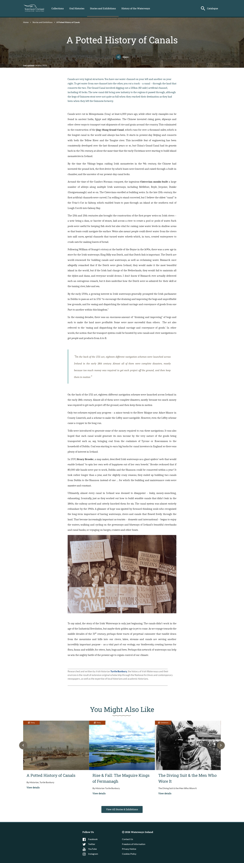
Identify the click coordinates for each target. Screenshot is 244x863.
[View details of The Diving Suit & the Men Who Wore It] (188, 745)
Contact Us (127, 839)
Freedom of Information (133, 844)
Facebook (93, 839)
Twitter (91, 844)
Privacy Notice (129, 848)
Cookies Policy (129, 853)
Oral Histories (76, 8)
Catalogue (212, 8)
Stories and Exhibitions (103, 8)
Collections (57, 8)
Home (26, 22)
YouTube (92, 848)
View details (33, 787)
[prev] (23, 745)
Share (125, 56)
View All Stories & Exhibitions (122, 809)
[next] (221, 745)
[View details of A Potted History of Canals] (56, 745)
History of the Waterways (135, 8)
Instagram (93, 853)
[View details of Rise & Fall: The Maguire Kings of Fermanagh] (122, 745)
